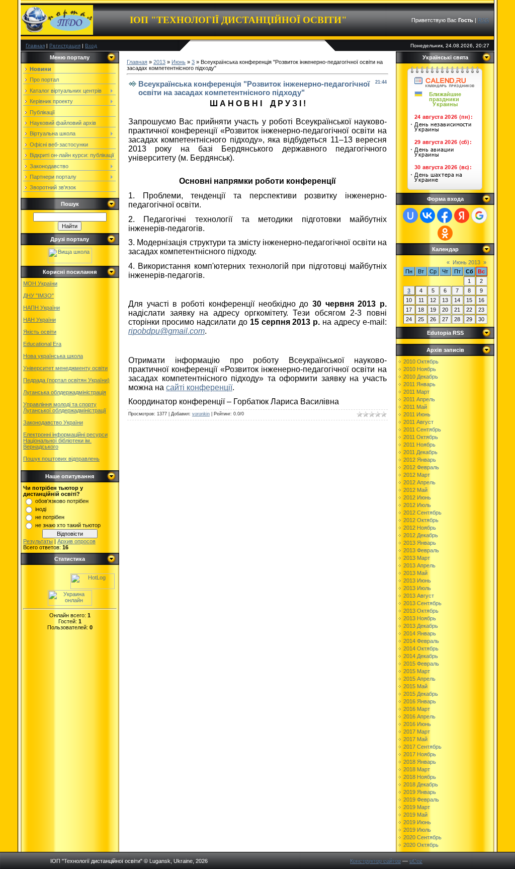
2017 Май (415, 739)
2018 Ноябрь (419, 777)
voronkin (201, 413)
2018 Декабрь (420, 784)
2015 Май (415, 686)
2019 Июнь (417, 822)
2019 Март (416, 807)
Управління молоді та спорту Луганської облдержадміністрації (64, 407)
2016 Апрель (419, 716)
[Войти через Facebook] (444, 215)
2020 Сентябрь (422, 837)
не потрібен (49, 517)
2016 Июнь (417, 724)
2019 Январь (419, 792)
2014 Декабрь (420, 656)
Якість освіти (39, 332)
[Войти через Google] (479, 215)
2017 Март (416, 732)
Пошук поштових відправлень (61, 459)
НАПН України (41, 308)
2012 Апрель (419, 482)
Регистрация (64, 45)
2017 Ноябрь (419, 754)
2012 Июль (417, 505)
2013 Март (416, 558)
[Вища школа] (70, 261)
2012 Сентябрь (422, 513)
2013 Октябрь (421, 611)
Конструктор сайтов (375, 861)
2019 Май (415, 815)
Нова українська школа (53, 356)
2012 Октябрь (421, 520)
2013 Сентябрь (422, 603)
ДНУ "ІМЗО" (38, 296)
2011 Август (418, 422)
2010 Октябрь (421, 361)
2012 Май (415, 490)
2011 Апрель (419, 399)
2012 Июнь (417, 497)
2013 (159, 62)
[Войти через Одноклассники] (445, 233)
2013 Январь (419, 543)
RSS (483, 20)
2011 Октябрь (420, 437)
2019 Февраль (421, 799)
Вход (91, 45)
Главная (35, 45)
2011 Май (415, 407)
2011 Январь (419, 384)
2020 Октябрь (421, 845)
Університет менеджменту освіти (65, 368)
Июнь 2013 (466, 262)
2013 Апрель (419, 565)
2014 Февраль (421, 641)
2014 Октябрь (421, 648)
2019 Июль (417, 830)
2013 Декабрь (420, 626)
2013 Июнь (417, 580)
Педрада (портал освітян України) (66, 380)
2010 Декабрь (420, 377)
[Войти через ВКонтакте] (427, 215)
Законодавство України (53, 422)
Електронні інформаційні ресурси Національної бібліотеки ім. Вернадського (65, 440)
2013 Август (418, 596)
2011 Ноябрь (419, 445)
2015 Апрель (419, 679)
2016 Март (416, 709)
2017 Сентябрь (422, 747)
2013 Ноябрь (419, 618)
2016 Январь (419, 701)
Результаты (38, 541)
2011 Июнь (417, 414)
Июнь (178, 62)
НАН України (39, 320)
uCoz (415, 861)
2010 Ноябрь (419, 369)
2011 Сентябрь (422, 429)
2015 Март (416, 671)
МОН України (40, 283)
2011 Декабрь (420, 452)
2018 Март (416, 769)
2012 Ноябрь (419, 528)
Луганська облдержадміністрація (64, 392)
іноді (40, 509)
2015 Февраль (421, 664)
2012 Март (416, 475)
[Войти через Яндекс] (461, 215)
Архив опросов (76, 541)
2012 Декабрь (420, 535)
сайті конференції (199, 387)
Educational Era (42, 344)
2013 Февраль (421, 550)
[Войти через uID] (410, 215)
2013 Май (415, 573)
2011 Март (416, 392)
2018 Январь (419, 762)
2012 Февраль (421, 467)
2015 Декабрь (420, 694)
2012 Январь (419, 460)
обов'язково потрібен (62, 501)
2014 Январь (419, 633)
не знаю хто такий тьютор (68, 525)
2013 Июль (417, 588)
